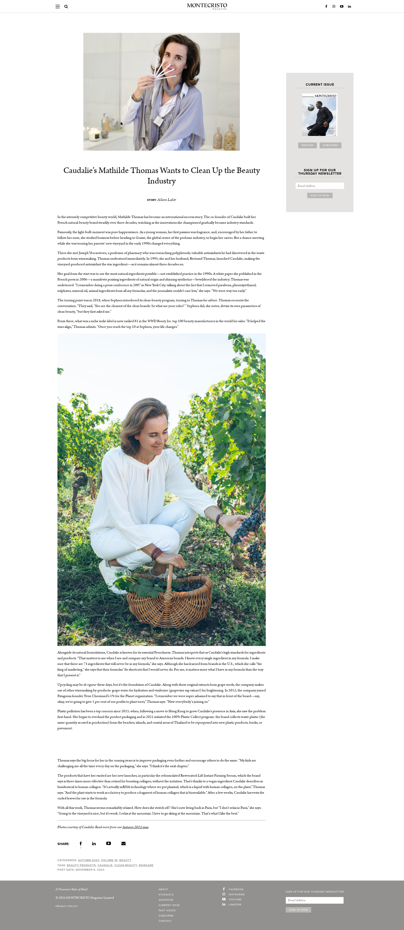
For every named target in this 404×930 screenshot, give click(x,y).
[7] (81, 844)
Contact (165, 921)
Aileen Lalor (166, 200)
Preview (308, 145)
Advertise (166, 900)
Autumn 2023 (88, 860)
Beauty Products (81, 865)
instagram (237, 894)
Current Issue (169, 905)
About (163, 889)
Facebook (326, 6)
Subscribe (330, 145)
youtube (235, 899)
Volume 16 (109, 860)
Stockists (166, 895)
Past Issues (167, 910)
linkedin (235, 904)
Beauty (125, 860)
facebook (236, 889)
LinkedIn (349, 6)
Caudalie (105, 865)
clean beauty (125, 865)
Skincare (146, 865)
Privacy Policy (67, 906)
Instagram (334, 6)
